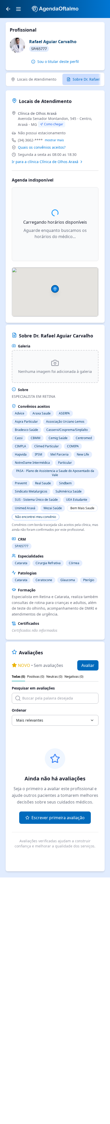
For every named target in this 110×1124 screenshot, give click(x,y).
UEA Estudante (76, 499)
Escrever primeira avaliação (58, 817)
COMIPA (73, 446)
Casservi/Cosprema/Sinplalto (67, 430)
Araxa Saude (41, 413)
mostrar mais (54, 140)
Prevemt (21, 483)
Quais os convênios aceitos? (41, 147)
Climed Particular (46, 446)
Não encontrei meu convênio (35, 517)
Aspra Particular (26, 421)
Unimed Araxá (25, 508)
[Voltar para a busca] (8, 9)
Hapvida (21, 454)
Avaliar (87, 665)
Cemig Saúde (58, 438)
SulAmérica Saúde (69, 491)
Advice (19, 413)
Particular (65, 462)
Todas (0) (18, 677)
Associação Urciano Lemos (65, 421)
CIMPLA (20, 446)
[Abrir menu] (18, 9)
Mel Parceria (59, 454)
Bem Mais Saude (82, 508)
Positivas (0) (35, 677)
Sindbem (65, 483)
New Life (83, 454)
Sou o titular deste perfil (58, 61)
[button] (55, 289)
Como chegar (53, 124)
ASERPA (64, 413)
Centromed (84, 438)
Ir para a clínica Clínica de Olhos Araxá (45, 161)
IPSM (38, 454)
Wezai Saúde (52, 508)
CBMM (35, 438)
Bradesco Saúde (26, 430)
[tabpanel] (55, 137)
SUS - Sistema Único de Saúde (36, 499)
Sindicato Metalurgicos (31, 491)
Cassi (19, 438)
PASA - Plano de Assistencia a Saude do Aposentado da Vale (55, 473)
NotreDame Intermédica (32, 462)
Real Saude (43, 483)
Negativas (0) (73, 677)
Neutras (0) (54, 677)
